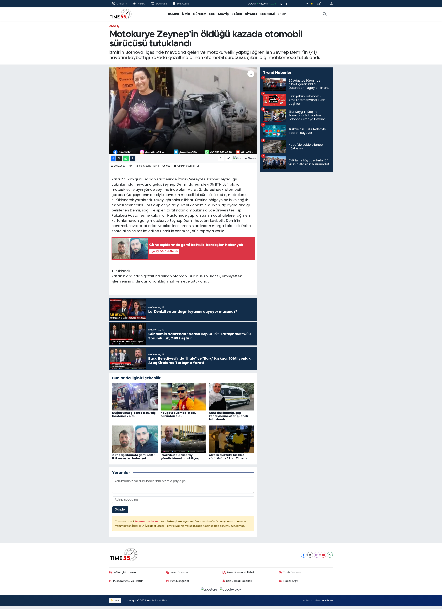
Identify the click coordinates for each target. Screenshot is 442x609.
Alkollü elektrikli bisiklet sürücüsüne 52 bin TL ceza (228, 456)
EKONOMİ (267, 14)
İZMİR (186, 14)
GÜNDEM (199, 14)
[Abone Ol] (244, 158)
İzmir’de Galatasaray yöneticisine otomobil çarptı (182, 456)
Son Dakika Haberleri (239, 581)
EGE (212, 14)
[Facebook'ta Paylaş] (113, 158)
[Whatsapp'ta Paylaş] (126, 158)
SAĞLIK (237, 14)
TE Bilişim (327, 600)
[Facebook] (303, 555)
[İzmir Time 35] (120, 13)
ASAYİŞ (223, 14)
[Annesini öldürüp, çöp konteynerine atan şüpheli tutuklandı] (231, 396)
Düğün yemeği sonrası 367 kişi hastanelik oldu (134, 414)
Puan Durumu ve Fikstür (128, 581)
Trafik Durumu (292, 572)
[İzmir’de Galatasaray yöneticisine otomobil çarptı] (183, 439)
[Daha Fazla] (132, 158)
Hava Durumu (179, 572)
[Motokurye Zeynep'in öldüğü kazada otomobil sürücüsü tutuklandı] (183, 110)
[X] (310, 555)
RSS (116, 600)
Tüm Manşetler (179, 581)
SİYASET (251, 14)
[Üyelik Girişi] (330, 3)
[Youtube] (323, 555)
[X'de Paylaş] (119, 158)
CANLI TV (122, 3)
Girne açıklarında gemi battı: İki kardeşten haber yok (133, 456)
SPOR (282, 14)
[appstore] (209, 589)
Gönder (120, 509)
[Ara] (324, 14)
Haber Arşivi (291, 581)
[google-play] (230, 589)
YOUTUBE (161, 3)
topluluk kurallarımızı (148, 521)
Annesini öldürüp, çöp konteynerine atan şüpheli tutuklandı (228, 416)
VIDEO (141, 3)
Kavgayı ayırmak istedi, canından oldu (178, 414)
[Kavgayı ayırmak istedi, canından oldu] (183, 396)
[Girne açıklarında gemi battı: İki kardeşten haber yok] (135, 439)
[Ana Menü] (331, 14)
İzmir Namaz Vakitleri (240, 572)
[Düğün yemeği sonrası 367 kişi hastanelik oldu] (135, 396)
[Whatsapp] (330, 555)
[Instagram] (317, 555)
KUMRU (173, 14)
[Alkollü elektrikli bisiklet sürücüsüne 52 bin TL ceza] (231, 439)
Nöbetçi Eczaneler (125, 572)
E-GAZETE (183, 3)
